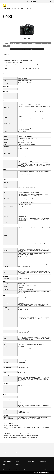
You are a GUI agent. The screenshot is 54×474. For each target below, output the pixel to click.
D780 (28, 450)
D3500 (16, 452)
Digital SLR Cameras (21, 10)
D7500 (4, 452)
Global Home (31, 6)
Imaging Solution (43, 461)
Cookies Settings (36, 472)
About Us (40, 6)
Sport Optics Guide (17, 464)
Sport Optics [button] (14, 8)
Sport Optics (17, 461)
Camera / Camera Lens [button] (7, 8)
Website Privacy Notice (17, 469)
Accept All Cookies (47, 472)
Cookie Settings (34, 469)
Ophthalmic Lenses (31, 461)
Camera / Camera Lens (9, 10)
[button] (43, 6)
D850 (16, 450)
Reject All (41, 472)
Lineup (15, 10)
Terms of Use (23, 469)
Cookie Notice (29, 469)
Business (36, 6)
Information (4, 464)
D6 (3, 450)
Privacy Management (10, 469)
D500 (41, 450)
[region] (27, 472)
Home (4, 10)
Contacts (4, 469)
